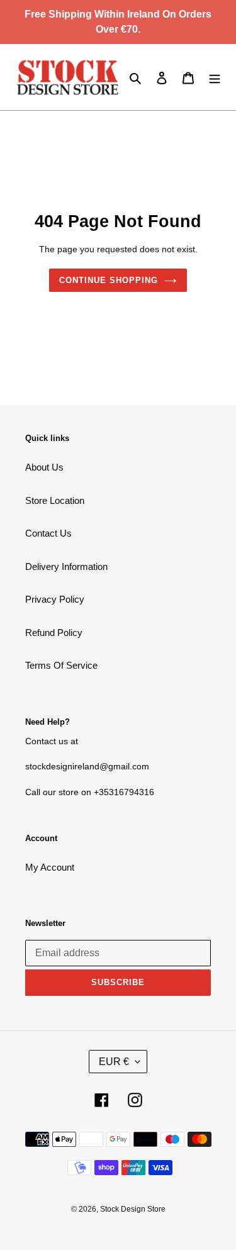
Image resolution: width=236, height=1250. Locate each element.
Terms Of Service (61, 665)
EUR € (114, 1061)
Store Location (54, 500)
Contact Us (48, 533)
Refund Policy (53, 632)
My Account (49, 867)
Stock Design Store (133, 1209)
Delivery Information (66, 566)
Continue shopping (109, 280)
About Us (44, 467)
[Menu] (214, 77)
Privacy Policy (54, 599)
